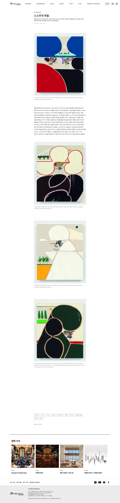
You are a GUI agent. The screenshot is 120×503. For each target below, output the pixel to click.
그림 (42, 415)
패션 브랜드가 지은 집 (66, 473)
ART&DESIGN (37, 12)
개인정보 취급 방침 (34, 482)
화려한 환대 (39, 473)
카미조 (71, 415)
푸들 (36, 418)
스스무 (48, 415)
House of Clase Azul (19, 473)
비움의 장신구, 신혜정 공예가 (93, 473)
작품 (66, 415)
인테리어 (60, 415)
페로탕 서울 (79, 415)
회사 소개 (12, 482)
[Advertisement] (60, 401)
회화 (41, 418)
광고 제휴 (19, 482)
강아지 (36, 415)
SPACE (12, 470)
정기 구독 (25, 482)
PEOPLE (86, 470)
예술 (53, 415)
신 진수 (43, 23)
